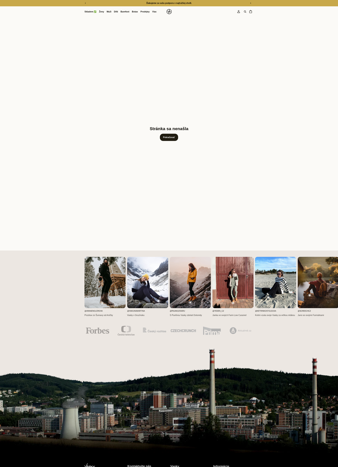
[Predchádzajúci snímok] (85, 3)
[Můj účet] (238, 12)
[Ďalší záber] (250, 3)
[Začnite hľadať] (245, 12)
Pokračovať (169, 137)
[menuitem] (154, 12)
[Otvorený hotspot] (102, 303)
